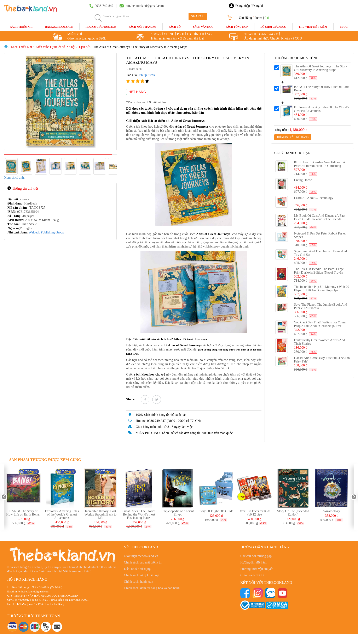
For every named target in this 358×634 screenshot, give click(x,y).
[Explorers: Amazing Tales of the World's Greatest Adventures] (286, 111)
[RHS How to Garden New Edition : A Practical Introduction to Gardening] (281, 166)
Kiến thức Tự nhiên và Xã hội (55, 47)
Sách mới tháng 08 (142, 26)
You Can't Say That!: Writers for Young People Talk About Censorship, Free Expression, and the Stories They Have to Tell (320, 328)
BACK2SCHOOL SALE (59, 26)
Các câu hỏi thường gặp (256, 556)
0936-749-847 (40, 587)
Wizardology (331, 511)
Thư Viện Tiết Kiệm (313, 26)
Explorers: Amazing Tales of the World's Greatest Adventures (62, 514)
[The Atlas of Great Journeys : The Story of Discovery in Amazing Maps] (286, 71)
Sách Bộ (175, 26)
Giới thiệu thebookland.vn (141, 556)
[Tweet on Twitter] (156, 399)
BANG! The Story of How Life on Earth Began (23, 512)
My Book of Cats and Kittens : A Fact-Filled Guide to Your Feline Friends (320, 217)
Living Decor (303, 180)
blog (344, 26)
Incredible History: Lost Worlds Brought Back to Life (100, 514)
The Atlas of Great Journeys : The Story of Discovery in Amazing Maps (320, 68)
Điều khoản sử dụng (137, 569)
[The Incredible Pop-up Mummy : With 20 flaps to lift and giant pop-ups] (281, 291)
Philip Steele (147, 75)
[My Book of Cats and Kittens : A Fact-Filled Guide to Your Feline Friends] (281, 220)
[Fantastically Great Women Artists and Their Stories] (281, 345)
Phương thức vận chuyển (256, 569)
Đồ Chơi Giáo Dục (273, 26)
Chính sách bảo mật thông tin (143, 562)
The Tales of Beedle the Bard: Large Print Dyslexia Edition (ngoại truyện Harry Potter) (319, 272)
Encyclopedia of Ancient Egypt (177, 512)
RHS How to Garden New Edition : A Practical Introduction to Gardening (319, 163)
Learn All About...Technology (313, 198)
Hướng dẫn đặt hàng (253, 562)
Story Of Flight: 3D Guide (216, 511)
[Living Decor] (281, 184)
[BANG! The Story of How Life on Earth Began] (286, 89)
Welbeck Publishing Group (46, 232)
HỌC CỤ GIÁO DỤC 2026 (101, 26)
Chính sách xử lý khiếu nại (141, 575)
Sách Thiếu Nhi (21, 26)
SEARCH (198, 16)
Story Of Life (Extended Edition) (293, 512)
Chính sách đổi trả (252, 575)
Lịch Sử (84, 47)
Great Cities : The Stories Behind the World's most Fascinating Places (138, 514)
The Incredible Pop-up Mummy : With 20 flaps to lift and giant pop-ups (321, 288)
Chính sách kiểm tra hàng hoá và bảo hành (152, 588)
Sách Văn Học (203, 26)
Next (354, 497)
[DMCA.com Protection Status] (277, 604)
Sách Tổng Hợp (237, 26)
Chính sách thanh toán (138, 581)
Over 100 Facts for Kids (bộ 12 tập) (254, 512)
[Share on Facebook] (145, 399)
